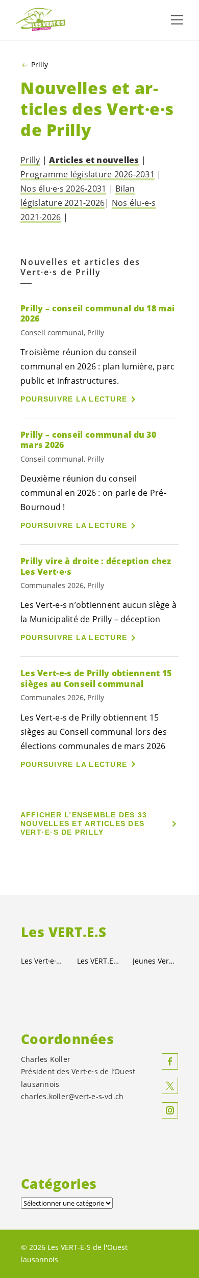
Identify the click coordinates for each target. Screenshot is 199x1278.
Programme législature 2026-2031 (87, 174)
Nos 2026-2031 (63, 188)
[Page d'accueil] (40, 20)
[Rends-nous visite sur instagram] (170, 1110)
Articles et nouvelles (94, 160)
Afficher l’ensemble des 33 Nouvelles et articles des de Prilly (83, 823)
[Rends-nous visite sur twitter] (170, 1086)
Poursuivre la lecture (73, 399)
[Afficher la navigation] (177, 20)
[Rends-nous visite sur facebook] (170, 1061)
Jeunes (155, 961)
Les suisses (99, 961)
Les (43, 961)
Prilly (39, 64)
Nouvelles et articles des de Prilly (80, 267)
